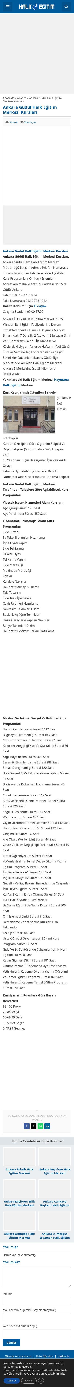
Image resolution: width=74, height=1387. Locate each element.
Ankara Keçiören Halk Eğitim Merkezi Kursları (54, 1173)
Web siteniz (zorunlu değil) (20, 1326)
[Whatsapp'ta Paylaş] (40, 1126)
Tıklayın (40, 306)
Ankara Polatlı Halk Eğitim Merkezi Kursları (19, 1173)
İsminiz (7, 1294)
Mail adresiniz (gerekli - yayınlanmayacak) (29, 1310)
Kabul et (11, 1380)
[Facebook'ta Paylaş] (27, 1126)
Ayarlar (29, 1380)
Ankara (21, 98)
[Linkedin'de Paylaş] (47, 1126)
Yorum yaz (30, 122)
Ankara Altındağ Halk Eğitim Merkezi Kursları (19, 1237)
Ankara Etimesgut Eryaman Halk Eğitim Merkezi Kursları (55, 1237)
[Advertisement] (37, 53)
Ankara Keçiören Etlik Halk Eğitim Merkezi (19, 1203)
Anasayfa (8, 98)
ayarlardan (37, 1373)
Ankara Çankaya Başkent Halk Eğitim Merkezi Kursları (54, 1205)
